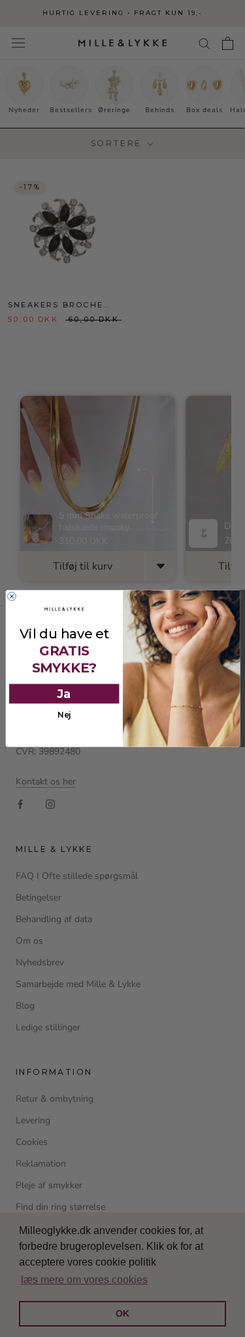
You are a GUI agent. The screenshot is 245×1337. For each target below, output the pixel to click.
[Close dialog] (11, 596)
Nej (64, 715)
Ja (64, 694)
